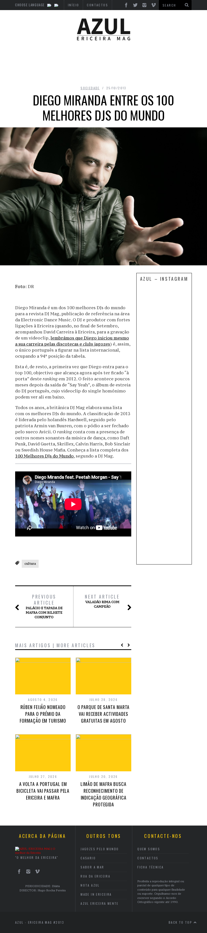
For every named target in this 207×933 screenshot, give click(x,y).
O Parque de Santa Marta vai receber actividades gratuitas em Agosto (103, 714)
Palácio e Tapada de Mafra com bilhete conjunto (44, 606)
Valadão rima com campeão (102, 601)
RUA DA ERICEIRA (95, 876)
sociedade (90, 88)
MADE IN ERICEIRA (96, 894)
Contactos (148, 858)
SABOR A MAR (92, 867)
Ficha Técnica (150, 867)
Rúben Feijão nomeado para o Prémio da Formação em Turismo (43, 714)
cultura (30, 563)
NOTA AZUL (90, 885)
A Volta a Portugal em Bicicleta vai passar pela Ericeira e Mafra (43, 791)
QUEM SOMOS (148, 849)
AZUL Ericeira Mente (100, 903)
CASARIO (88, 858)
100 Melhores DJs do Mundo (44, 456)
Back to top (181, 922)
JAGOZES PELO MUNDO (100, 849)
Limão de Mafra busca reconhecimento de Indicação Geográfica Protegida (103, 794)
